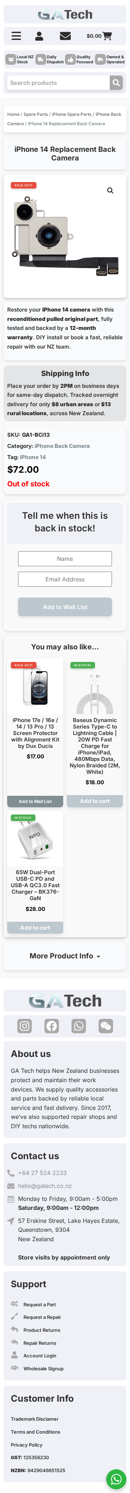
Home (13, 114)
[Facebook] (51, 1026)
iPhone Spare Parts (72, 114)
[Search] (116, 83)
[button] (110, 190)
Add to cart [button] (95, 801)
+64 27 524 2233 (42, 1172)
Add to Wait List (65, 607)
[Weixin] (106, 1026)
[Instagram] (24, 1026)
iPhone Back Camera (62, 446)
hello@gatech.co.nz (45, 1185)
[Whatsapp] (79, 1026)
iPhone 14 (33, 457)
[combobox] (58, 83)
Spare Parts (35, 114)
